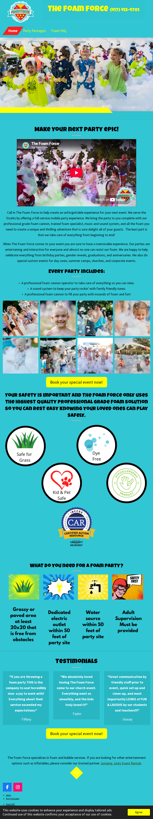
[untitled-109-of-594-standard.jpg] (20, 355)
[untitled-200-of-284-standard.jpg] (20, 318)
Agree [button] (139, 812)
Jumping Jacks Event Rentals (120, 763)
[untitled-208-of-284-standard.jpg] (57, 318)
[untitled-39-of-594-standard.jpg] (57, 355)
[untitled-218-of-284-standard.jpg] (95, 318)
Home (8, 795)
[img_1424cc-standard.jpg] (95, 355)
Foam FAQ (10, 804)
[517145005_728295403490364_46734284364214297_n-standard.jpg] (132, 355)
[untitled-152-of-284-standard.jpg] (132, 318)
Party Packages (12, 798)
